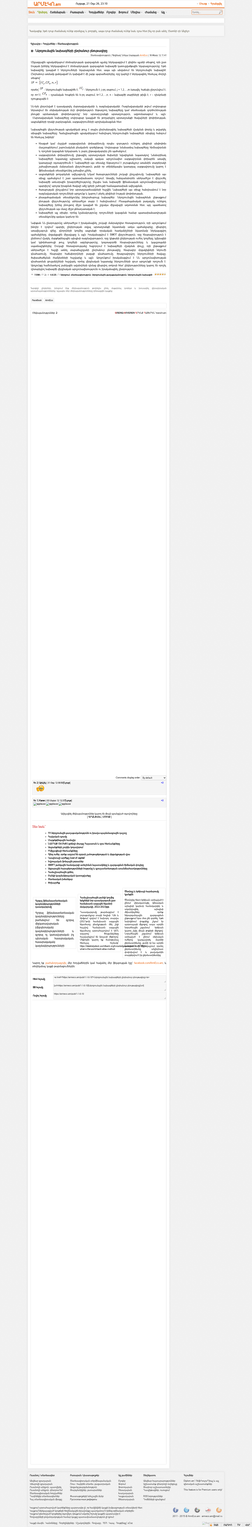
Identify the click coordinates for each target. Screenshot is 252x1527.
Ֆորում (122, 1484)
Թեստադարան (126, 1499)
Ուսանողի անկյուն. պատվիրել (45, 1487)
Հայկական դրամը (57, 836)
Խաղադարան (125, 1493)
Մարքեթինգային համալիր (62, 840)
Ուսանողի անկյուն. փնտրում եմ (46, 1490)
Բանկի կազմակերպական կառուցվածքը (69, 875)
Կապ (111, 1523)
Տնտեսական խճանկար (60, 879)
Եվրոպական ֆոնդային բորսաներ (65, 861)
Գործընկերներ (66, 1523)
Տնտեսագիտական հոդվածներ (46, 1493)
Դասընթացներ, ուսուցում (156, 1490)
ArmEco (49, 300)
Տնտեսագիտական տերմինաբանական (90, 1480)
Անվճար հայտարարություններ (159, 1480)
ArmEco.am (194, 1516)
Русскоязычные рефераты (83, 1499)
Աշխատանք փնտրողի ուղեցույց (160, 1484)
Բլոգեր (121, 1480)
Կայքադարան (125, 1496)
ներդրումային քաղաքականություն (109, 275)
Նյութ (67, 782)
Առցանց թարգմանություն (83, 1487)
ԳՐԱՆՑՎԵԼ (94, 816)
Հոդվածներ (49, 43)
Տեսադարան (125, 1490)
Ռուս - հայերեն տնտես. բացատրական (90, 1484)
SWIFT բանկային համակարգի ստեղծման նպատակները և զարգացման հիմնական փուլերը (96, 865)
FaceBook (37, 300)
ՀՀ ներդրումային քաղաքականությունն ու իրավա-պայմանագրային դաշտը (87, 833)
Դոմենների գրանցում (154, 1499)
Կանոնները (51, 1523)
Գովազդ (96, 1523)
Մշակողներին (83, 1523)
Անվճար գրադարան (40, 1480)
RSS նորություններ (153, 1496)
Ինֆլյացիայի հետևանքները (63, 850)
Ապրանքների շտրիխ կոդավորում (65, 847)
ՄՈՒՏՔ (106, 816)
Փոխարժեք (54, 882)
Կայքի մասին (37, 1523)
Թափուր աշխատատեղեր (157, 1487)
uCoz (130, 1523)
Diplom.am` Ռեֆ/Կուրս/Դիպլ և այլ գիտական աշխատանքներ (201, 1482)
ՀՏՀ (105, 1523)
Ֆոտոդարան (125, 1487)
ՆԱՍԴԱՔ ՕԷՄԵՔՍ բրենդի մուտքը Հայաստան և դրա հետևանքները (84, 843)
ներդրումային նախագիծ (140, 275)
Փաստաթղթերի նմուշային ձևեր (87, 1496)
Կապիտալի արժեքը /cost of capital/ (66, 858)
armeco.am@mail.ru (212, 1516)
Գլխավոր (36, 43)
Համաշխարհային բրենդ (60, 872)
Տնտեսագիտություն (67, 43)
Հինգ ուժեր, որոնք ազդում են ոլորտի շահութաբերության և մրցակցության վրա (89, 854)
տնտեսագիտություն (81, 275)
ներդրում (65, 275)
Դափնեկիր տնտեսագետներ (44, 1496)
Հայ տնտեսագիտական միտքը (46, 1499)
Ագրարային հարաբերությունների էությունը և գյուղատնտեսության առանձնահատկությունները (97, 868)
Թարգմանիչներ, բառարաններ (86, 1490)
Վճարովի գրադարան (41, 1484)
